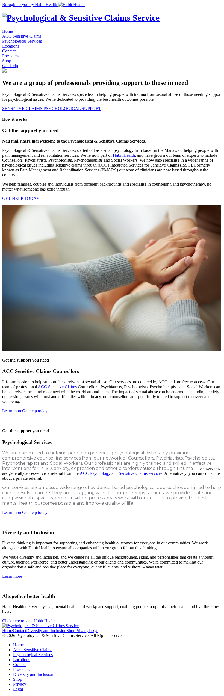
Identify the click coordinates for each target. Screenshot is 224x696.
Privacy (82, 630)
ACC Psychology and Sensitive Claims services (121, 473)
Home (7, 31)
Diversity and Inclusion (46, 630)
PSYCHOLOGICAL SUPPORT (72, 108)
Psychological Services (22, 41)
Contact (9, 51)
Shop (6, 60)
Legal (93, 630)
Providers (10, 56)
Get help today (35, 410)
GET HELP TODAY (21, 198)
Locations (10, 46)
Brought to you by (29, 4)
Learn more (12, 410)
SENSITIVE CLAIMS (22, 108)
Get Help (10, 65)
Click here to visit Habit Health (29, 620)
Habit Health (124, 155)
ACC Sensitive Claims (21, 36)
